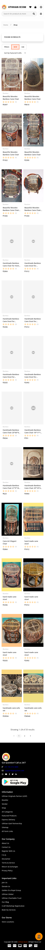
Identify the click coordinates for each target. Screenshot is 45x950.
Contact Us (6, 847)
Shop (15, 25)
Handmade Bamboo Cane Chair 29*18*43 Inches (33, 486)
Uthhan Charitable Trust (11, 898)
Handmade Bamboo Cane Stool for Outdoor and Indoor (32, 375)
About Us (5, 843)
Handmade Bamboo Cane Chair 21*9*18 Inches (11, 486)
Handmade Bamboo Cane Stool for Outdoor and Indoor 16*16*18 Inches (11, 320)
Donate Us (6, 886)
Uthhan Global (7, 894)
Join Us (4, 882)
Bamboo (5, 93)
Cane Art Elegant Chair (9, 542)
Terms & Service (8, 863)
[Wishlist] (30, 7)
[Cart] (35, 7)
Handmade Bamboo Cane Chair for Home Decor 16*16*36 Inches (11, 264)
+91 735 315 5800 (11, 767)
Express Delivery (8, 819)
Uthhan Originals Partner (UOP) (14, 796)
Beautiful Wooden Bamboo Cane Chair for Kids (11, 208)
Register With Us (8, 851)
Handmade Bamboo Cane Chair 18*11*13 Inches (33, 431)
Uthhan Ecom (23, 942)
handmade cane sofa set (11, 709)
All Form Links (7, 831)
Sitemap (5, 827)
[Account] (41, 7)
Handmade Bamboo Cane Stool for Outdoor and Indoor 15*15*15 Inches (32, 264)
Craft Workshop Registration (13, 906)
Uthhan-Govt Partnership (12, 823)
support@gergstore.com (14, 770)
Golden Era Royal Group (11, 890)
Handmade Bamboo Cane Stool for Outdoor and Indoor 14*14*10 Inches (32, 320)
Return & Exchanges (10, 866)
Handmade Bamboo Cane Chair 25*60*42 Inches (11, 431)
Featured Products (9, 815)
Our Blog (5, 902)
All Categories (7, 812)
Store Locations (8, 922)
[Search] (34, 13)
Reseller (5, 800)
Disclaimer (6, 859)
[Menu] (41, 13)
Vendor (5, 804)
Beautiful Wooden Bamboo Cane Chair (11, 97)
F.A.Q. (4, 855)
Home (5, 25)
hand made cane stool (31, 542)
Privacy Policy (7, 870)
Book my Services (9, 910)
